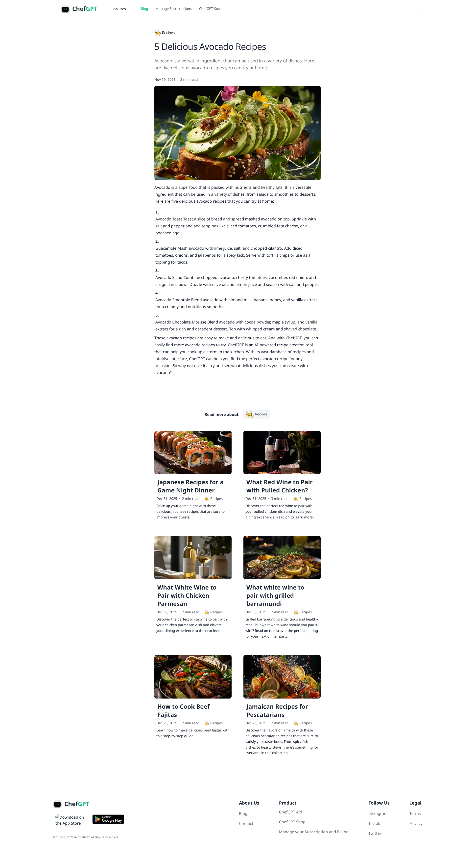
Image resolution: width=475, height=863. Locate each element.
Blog (144, 8)
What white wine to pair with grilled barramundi (275, 595)
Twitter (374, 833)
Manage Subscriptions (174, 8)
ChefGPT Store (211, 8)
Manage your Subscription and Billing (314, 832)
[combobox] (420, 9)
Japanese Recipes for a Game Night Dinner (190, 486)
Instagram (378, 813)
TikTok (374, 823)
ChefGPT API (290, 812)
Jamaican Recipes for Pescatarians (277, 710)
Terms (415, 813)
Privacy (416, 823)
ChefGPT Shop (292, 822)
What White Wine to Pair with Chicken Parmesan (186, 595)
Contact (246, 823)
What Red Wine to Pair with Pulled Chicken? (279, 486)
